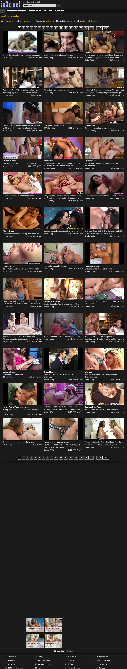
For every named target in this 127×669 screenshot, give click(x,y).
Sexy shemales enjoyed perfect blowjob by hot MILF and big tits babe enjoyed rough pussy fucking (62, 197)
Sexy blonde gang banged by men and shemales (59, 375)
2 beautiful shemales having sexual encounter (21, 55)
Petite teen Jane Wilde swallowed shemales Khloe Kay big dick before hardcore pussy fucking (20, 91)
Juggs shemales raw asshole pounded (18, 196)
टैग (45, 11)
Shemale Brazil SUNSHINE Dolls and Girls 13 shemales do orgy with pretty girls (103, 232)
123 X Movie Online (15, 668)
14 (76, 28)
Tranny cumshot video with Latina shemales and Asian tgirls (104, 302)
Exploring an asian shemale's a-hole (58, 55)
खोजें (59, 5)
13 (71, 28)
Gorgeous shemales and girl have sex (18, 442)
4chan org (11, 664)
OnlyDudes (12, 657)
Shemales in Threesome (13, 374)
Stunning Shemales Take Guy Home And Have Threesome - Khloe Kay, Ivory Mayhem (104, 443)
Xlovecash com (102, 664)
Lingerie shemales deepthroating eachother (61, 231)
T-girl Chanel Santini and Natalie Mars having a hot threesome (104, 164)
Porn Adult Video (74, 668)
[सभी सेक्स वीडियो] (2, 11)
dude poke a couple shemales (56, 266)
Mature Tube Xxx (103, 660)
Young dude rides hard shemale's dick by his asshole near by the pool (62, 446)
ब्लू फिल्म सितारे (59, 11)
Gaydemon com (102, 657)
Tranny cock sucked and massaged (99, 128)
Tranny (40, 657)
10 (56, 28)
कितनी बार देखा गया (35, 11)
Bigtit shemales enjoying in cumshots (59, 90)
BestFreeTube (72, 657)
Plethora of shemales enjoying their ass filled (21, 234)
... (95, 28)
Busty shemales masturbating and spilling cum (104, 196)
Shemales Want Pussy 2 (54, 125)
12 (66, 28)
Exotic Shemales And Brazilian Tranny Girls (61, 304)
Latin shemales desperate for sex (98, 269)
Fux (39, 668)
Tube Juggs (101, 668)
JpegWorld (12, 660)
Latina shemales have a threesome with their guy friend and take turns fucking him (62, 164)
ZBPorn (70, 664)
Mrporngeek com (44, 664)
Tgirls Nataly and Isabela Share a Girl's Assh (21, 269)
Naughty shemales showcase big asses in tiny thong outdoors (103, 375)
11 (61, 28)
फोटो (50, 11)
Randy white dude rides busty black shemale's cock (22, 410)
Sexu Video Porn (44, 660)
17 (91, 28)
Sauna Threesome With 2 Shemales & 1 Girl (62, 336)
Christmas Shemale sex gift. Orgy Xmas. (19, 163)
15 (81, 28)
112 (99, 28)
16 (86, 28)
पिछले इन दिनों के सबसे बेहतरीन (16, 11)
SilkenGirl (71, 660)
